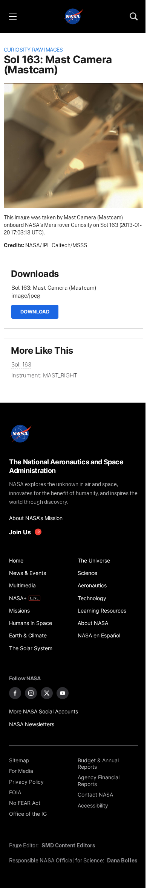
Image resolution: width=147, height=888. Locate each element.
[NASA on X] (47, 693)
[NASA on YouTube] (63, 693)
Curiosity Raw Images (33, 50)
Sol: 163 (21, 364)
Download (34, 312)
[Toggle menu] (12, 16)
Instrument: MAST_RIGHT (44, 375)
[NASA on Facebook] (15, 693)
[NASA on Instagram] (31, 693)
